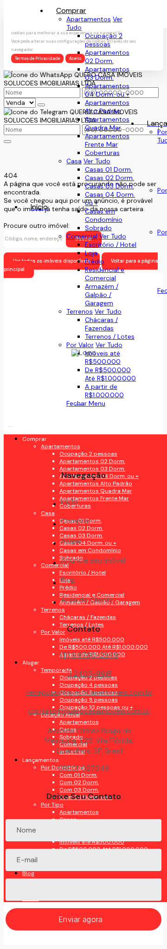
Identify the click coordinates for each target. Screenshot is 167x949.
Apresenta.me (25, 941)
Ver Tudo (97, 161)
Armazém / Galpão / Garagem (101, 294)
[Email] (84, 438)
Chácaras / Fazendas (101, 324)
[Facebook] (84, 405)
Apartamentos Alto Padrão (107, 106)
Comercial (81, 236)
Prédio (94, 261)
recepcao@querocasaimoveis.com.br (89, 692)
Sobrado (98, 228)
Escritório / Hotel (110, 244)
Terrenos (79, 311)
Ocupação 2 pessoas (103, 40)
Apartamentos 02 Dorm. (107, 56)
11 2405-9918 (89, 673)
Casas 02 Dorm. (109, 178)
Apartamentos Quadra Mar (107, 123)
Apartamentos (88, 19)
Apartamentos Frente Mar (107, 140)
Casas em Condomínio (103, 215)
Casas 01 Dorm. (108, 169)
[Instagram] (84, 454)
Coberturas (102, 152)
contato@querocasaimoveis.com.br (89, 711)
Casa (74, 161)
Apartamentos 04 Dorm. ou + (107, 90)
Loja (91, 253)
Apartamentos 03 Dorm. (107, 73)
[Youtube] (84, 421)
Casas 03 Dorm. (109, 186)
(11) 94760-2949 (89, 655)
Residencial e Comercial (104, 273)
